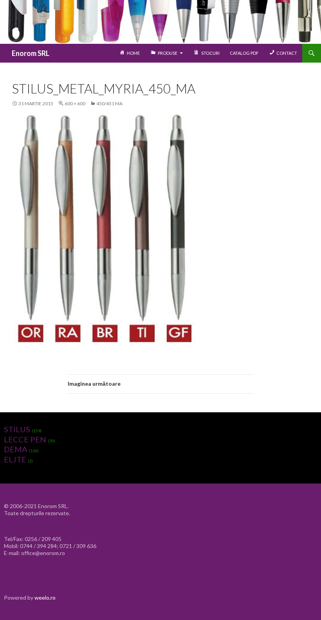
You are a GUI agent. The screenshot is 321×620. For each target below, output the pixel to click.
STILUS (17, 429)
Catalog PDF (244, 53)
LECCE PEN (25, 439)
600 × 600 (75, 103)
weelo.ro (45, 597)
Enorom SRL (30, 53)
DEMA (15, 449)
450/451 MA (109, 103)
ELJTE (15, 459)
